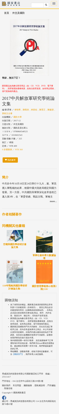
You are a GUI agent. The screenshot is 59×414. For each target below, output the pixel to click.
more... (53, 201)
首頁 (6, 13)
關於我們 (6, 385)
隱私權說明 (40, 385)
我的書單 (11, 160)
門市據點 (51, 385)
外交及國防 (18, 13)
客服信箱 (8, 388)
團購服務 (28, 385)
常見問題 (17, 385)
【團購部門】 (18, 354)
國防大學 (17, 117)
